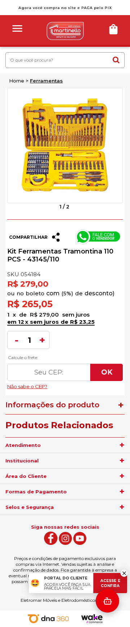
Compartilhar (28, 237)
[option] (65, 145)
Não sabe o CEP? (65, 384)
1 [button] (60, 206)
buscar (116, 59)
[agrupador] (122, 445)
